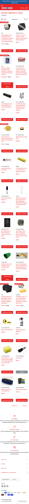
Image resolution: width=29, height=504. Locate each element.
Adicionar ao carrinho (7, 50)
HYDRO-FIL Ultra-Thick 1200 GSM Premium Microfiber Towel (6, 265)
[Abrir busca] (21, 8)
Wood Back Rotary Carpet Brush (21, 137)
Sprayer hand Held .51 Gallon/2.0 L (20, 330)
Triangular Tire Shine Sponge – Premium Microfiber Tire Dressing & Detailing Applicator (21, 37)
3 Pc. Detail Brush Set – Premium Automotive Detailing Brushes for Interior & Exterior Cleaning (21, 107)
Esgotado (22, 372)
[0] (26, 8)
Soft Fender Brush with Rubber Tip (6, 198)
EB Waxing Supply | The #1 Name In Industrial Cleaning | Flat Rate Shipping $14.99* (14, 2)
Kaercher (18, 327)
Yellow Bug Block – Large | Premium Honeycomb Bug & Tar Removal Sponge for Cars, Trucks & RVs (7, 360)
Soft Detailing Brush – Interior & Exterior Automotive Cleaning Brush (6, 233)
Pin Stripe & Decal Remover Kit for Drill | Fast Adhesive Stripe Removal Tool (7, 139)
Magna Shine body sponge (21, 389)
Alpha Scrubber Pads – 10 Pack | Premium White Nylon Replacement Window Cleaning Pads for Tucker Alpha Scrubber (21, 201)
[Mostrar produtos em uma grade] (24, 19)
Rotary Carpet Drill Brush (6, 329)
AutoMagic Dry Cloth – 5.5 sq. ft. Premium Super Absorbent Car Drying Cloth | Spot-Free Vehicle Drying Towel (21, 300)
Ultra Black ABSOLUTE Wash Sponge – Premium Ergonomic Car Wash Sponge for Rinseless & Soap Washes (6, 300)
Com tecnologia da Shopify (6, 501)
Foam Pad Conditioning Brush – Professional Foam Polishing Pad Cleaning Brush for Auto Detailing (21, 266)
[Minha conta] (23, 8)
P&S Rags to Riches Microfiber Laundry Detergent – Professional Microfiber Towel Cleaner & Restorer (6, 71)
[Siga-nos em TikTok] (7, 486)
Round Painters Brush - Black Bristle (6, 169)
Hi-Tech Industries (20, 66)
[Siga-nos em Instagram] (5, 486)
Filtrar (4, 19)
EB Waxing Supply (20, 33)
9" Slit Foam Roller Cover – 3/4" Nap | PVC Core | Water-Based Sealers (21, 170)
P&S (2, 33)
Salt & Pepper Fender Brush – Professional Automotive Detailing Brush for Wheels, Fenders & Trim (21, 234)
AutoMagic (18, 294)
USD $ (14, 479)
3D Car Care (4, 262)
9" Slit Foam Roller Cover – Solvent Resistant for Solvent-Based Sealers (7, 105)
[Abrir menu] (2, 5)
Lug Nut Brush (19, 357)
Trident (3, 102)
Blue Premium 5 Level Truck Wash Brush (6, 390)
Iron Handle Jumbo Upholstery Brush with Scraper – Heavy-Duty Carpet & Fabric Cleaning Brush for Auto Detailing (21, 71)
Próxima (24, 405)
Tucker (17, 196)
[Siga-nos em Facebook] (2, 486)
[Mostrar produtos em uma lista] (27, 19)
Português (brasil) (5, 479)
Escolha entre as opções (7, 85)
